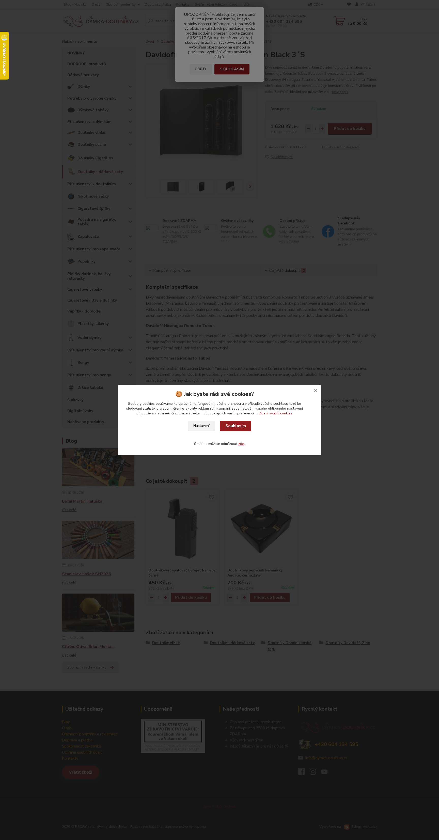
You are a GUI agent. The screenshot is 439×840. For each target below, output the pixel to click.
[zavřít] (315, 390)
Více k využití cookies (275, 413)
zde (241, 443)
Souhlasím (235, 426)
